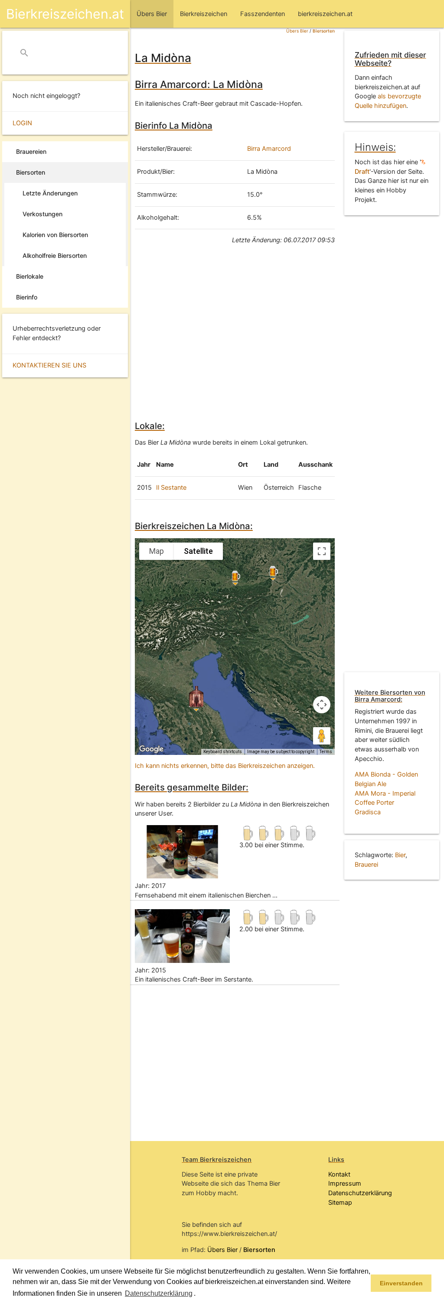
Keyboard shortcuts (222, 751)
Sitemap (340, 1202)
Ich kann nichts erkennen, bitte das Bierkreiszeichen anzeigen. (225, 766)
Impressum (344, 1183)
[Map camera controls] (321, 704)
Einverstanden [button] (401, 1283)
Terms (326, 751)
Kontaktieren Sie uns (49, 365)
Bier (400, 855)
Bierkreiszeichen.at (65, 14)
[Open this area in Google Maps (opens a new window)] (151, 749)
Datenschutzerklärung (360, 1193)
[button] (198, 1294)
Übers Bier (297, 30)
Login (22, 123)
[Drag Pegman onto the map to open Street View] (321, 736)
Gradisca (368, 812)
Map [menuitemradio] (156, 551)
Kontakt (339, 1174)
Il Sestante (171, 487)
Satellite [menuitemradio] (198, 551)
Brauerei (366, 864)
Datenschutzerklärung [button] (159, 1293)
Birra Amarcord (269, 149)
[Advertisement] (235, 331)
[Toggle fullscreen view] (321, 551)
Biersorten (324, 30)
